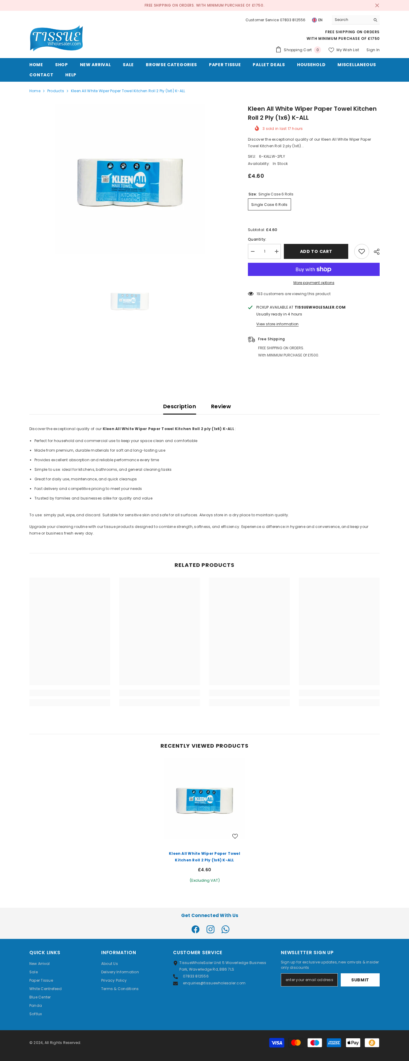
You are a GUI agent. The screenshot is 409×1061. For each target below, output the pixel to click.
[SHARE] (374, 252)
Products (55, 90)
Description (179, 406)
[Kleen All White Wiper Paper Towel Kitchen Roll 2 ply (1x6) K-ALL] (204, 798)
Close (377, 5)
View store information (277, 324)
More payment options (313, 282)
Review (221, 406)
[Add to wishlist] (361, 251)
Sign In (373, 49)
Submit (360, 980)
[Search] (356, 20)
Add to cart (318, 251)
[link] (69, 693)
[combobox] (351, 19)
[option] (129, 179)
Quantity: (257, 239)
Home (34, 90)
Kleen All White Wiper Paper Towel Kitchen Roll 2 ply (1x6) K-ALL (204, 857)
